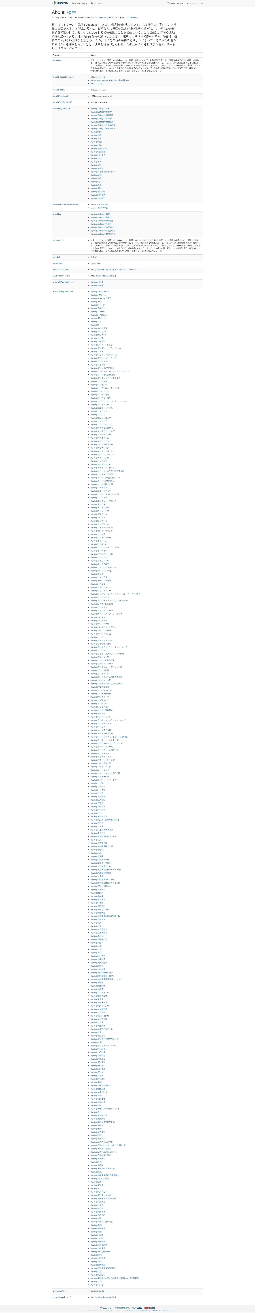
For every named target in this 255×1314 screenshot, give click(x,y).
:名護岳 (97, 936)
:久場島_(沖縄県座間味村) (105, 819)
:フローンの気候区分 (103, 660)
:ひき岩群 (98, 341)
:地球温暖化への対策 (103, 975)
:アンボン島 (99, 384)
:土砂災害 (98, 955)
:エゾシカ (98, 414)
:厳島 (96, 922)
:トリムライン (100, 597)
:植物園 (97, 1234)
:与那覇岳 (98, 806)
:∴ (95, 324)
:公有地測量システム (103, 879)
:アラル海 (98, 364)
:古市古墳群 (99, 929)
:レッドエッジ (100, 769)
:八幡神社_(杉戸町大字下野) (106, 869)
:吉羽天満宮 (99, 932)
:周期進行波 (99, 939)
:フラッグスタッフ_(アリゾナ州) (107, 653)
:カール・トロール (102, 451)
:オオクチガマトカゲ (103, 431)
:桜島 (96, 1218)
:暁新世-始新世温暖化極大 (105, 1175)
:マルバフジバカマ (102, 690)
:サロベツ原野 (100, 507)
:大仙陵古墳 (99, 1009)
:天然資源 (98, 1025)
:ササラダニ (99, 504)
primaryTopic (61, 1297)
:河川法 (97, 1284)
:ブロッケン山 (100, 673)
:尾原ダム (98, 1058)
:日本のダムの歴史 (102, 1141)
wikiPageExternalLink (63, 76)
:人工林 (97, 839)
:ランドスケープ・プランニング (107, 743)
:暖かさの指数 (100, 1178)
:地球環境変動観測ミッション (106, 979)
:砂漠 (96, 175)
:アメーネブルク (101, 361)
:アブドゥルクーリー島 (103, 358)
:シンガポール (100, 524)
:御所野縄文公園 (101, 1085)
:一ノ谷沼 (98, 789)
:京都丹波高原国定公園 (103, 836)
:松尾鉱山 (98, 1201)
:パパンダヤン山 (101, 633)
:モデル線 (98, 713)
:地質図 (97, 989)
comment (58, 240)
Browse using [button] (80, 3)
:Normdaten (99, 204)
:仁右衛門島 (99, 843)
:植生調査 (98, 191)
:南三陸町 (98, 906)
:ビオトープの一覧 (102, 640)
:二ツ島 (97, 823)
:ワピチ (97, 783)
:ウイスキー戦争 (101, 397)
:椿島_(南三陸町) (101, 1251)
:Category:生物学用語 (103, 125)
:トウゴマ (98, 583)
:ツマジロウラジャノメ (103, 567)
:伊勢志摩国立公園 (102, 846)
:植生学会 (98, 155)
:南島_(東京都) (100, 909)
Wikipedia (109, 1311)
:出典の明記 (99, 207)
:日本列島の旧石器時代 (103, 1151)
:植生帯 (97, 285)
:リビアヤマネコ (101, 756)
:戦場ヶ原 (98, 1102)
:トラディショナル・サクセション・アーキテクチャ (116, 593)
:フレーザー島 (100, 657)
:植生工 (97, 282)
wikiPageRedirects (64, 282)
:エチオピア (99, 421)
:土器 (96, 946)
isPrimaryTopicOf (61, 275)
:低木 (96, 853)
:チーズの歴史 (100, 564)
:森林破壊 (98, 1228)
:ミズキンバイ (100, 700)
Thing (70, 17)
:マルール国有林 (101, 693)
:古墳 (96, 926)
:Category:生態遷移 (102, 121)
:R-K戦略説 (99, 314)
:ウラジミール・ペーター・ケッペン (109, 401)
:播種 (96, 135)
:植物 (96, 145)
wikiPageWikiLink (61, 108)
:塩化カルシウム (101, 992)
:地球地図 (98, 969)
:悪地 (96, 1095)
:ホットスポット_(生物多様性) (107, 683)
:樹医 (96, 1261)
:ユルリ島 (98, 726)
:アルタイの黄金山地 (103, 374)
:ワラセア (98, 786)
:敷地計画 (98, 1118)
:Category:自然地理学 (103, 128)
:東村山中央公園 (101, 1195)
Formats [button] (97, 3)
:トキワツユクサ (101, 587)
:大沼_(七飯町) (100, 1015)
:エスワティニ (100, 411)
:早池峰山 (98, 1158)
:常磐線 (97, 1075)
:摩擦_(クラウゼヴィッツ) (105, 1108)
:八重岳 (97, 876)
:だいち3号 (98, 334)
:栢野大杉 (98, 1215)
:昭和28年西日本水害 (103, 1168)
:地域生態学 (99, 962)
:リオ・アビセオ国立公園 (104, 750)
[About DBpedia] (60, 3)
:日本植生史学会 (101, 1155)
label (56, 257)
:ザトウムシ (99, 514)
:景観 (96, 1171)
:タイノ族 (98, 534)
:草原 (96, 184)
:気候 (96, 158)
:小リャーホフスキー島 (103, 1045)
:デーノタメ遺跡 (101, 580)
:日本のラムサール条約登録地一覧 (108, 1145)
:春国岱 (97, 1165)
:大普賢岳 (98, 1012)
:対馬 (96, 1042)
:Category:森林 (100, 108)
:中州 (96, 813)
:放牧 (96, 1112)
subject (57, 214)
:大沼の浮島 (99, 1019)
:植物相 (97, 1238)
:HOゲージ (98, 294)
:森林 (96, 138)
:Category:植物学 (101, 111)
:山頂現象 (98, 1068)
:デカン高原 (99, 577)
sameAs (57, 263)
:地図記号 (98, 959)
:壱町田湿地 (99, 995)
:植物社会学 (99, 148)
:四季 (96, 942)
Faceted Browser (176, 3)
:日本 (96, 1135)
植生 (71, 12)
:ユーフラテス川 (101, 730)
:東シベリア (99, 1191)
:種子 (96, 178)
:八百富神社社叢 (101, 872)
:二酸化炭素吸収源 (102, 829)
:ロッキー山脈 (100, 776)
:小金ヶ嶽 (98, 1055)
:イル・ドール (100, 391)
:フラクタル (99, 650)
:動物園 (97, 896)
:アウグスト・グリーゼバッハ (106, 348)
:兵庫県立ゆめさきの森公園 (105, 882)
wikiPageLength (61, 96)
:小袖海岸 (98, 1048)
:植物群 (97, 198)
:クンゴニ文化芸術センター (105, 477)
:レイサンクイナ (101, 766)
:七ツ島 (97, 793)
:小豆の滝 (98, 1052)
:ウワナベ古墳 (100, 404)
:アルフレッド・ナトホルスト (106, 378)
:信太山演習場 (100, 859)
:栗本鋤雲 (98, 1211)
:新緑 (96, 1128)
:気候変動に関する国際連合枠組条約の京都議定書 (115, 1278)
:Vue (96, 321)
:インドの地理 (100, 394)
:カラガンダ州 (100, 447)
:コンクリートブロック (103, 500)
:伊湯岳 (97, 849)
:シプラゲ (98, 517)
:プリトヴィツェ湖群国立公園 (106, 676)
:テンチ (97, 574)
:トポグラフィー (101, 590)
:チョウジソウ (100, 560)
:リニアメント (100, 753)
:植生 (96, 263)
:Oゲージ (98, 311)
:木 (95, 1188)
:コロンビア (99, 497)
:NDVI (96, 301)
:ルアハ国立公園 (101, 763)
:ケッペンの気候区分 (103, 480)
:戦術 (96, 1105)
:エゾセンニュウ (101, 417)
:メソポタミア (100, 706)
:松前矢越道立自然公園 (103, 1198)
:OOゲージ (98, 308)
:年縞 (96, 1082)
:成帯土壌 (98, 1098)
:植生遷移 (98, 194)
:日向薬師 (98, 1132)
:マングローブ (100, 696)
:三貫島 (97, 803)
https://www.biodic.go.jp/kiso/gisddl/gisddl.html (110, 80)
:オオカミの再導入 (102, 427)
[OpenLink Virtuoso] (105, 1307)
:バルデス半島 (100, 623)
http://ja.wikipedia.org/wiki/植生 (103, 275)
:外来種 (97, 999)
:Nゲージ (98, 304)
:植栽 (96, 141)
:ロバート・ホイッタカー (104, 779)
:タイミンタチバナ (102, 537)
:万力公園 (98, 796)
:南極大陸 (98, 912)
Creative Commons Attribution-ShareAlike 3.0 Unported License (149, 1311)
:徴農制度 (98, 1088)
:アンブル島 (99, 381)
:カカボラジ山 (100, 437)
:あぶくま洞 (99, 328)
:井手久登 (98, 833)
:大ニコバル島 (100, 1005)
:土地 (96, 949)
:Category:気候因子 (102, 115)
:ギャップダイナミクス (103, 467)
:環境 (96, 165)
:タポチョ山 (99, 544)
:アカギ (97, 351)
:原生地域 (98, 919)
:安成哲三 (98, 1035)
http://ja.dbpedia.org (99, 17)
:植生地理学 (99, 1244)
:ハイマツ (98, 617)
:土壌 (96, 952)
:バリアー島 (99, 620)
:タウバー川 (99, 540)
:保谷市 (97, 856)
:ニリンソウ (99, 607)
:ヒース (97, 637)
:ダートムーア (100, 557)
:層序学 (97, 1065)
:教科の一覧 (99, 1115)
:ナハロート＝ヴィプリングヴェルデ (109, 600)
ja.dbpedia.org (132, 17)
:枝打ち (97, 1208)
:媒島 (96, 1032)
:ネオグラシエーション (103, 610)
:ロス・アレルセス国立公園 (105, 773)
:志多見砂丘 (99, 1092)
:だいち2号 (98, 331)
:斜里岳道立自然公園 (103, 1122)
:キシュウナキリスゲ (103, 454)
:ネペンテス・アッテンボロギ (106, 613)
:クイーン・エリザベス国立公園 (107, 471)
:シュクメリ (99, 520)
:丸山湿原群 (99, 816)
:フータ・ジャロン (102, 663)
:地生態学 (98, 985)
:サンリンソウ (100, 510)
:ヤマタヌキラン (101, 723)
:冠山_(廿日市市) (101, 886)
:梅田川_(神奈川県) (102, 1221)
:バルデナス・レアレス (103, 627)
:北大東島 (98, 899)
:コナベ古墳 (99, 487)
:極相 (96, 1254)
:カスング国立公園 (102, 444)
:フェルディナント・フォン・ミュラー (110, 647)
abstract (57, 60)
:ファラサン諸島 (101, 643)
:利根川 (97, 892)
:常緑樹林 (98, 1078)
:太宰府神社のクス (102, 1029)
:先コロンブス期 (101, 862)
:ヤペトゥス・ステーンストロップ (108, 720)
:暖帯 (96, 1181)
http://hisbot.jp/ (97, 83)
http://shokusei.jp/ (98, 76)
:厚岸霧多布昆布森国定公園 (105, 916)
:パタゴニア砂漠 (101, 630)
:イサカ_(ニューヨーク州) (105, 387)
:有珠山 (97, 1185)
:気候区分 (98, 1274)
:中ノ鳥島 (98, 809)
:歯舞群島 (98, 1264)
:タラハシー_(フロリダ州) (105, 547)
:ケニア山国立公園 (102, 484)
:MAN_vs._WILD (101, 298)
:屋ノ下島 (98, 1062)
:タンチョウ (99, 550)
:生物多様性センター (103, 171)
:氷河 (96, 161)
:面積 (96, 188)
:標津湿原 (98, 1258)
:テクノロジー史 (101, 570)
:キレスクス (99, 461)
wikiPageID (59, 89)
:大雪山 (97, 1022)
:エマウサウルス (101, 424)
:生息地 (97, 168)
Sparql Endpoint (196, 3)
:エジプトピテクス (102, 407)
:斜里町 (97, 1125)
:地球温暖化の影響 (102, 972)
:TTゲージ (98, 318)
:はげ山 (97, 338)
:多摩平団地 (99, 1002)
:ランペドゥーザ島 (102, 746)
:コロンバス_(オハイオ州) (105, 494)
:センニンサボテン (102, 530)
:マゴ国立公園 (100, 686)
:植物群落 (98, 151)
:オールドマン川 (101, 434)
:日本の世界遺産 (101, 1148)
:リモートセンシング (103, 760)
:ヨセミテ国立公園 (102, 733)
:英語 (96, 181)
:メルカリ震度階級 (102, 710)
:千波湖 (97, 902)
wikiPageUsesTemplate (65, 204)
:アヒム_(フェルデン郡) (104, 354)
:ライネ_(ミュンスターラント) (107, 740)
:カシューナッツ (101, 441)
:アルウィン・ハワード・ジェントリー (110, 371)
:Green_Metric (100, 291)
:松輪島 (97, 1205)
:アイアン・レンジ (102, 344)
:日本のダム (99, 1138)
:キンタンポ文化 (101, 464)
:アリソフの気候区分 (103, 368)
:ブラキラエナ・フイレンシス (106, 667)
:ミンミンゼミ (100, 703)
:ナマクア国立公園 (102, 603)
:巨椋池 (97, 1072)
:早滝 (96, 1161)
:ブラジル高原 (100, 670)
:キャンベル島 (100, 457)
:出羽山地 (98, 889)
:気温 (96, 1281)
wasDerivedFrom (62, 269)
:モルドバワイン (101, 716)
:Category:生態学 (101, 118)
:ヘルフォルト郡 (101, 680)
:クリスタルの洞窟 (102, 474)
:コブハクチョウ (101, 490)
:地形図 (97, 965)
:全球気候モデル (101, 866)
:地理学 (97, 982)
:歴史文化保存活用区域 (103, 1268)
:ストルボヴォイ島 (102, 527)
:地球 (96, 131)
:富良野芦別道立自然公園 (104, 1039)
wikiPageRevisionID (62, 102)
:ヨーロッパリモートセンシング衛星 (109, 736)
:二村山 (97, 826)
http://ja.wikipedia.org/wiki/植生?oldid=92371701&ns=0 (113, 269)
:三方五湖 (98, 799)
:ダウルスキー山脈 (102, 554)
